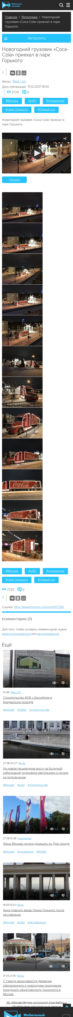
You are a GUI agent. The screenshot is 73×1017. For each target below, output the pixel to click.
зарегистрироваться (16, 634)
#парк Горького (16, 109)
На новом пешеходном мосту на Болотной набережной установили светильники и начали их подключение (35, 773)
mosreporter (24, 838)
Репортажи (29, 17)
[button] (36, 153)
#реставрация (37, 922)
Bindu (22, 763)
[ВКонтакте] (12, 73)
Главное (11, 17)
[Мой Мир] (23, 73)
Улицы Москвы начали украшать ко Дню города (36, 844)
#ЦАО (32, 101)
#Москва (11, 101)
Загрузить (36, 38)
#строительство (39, 709)
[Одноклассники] (18, 73)
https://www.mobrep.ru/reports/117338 (39, 607)
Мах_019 (16, 692)
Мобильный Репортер (12, 5)
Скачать (14, 179)
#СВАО (21, 709)
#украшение (55, 101)
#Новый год (46, 109)
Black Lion (19, 81)
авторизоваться (48, 634)
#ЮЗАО (41, 851)
